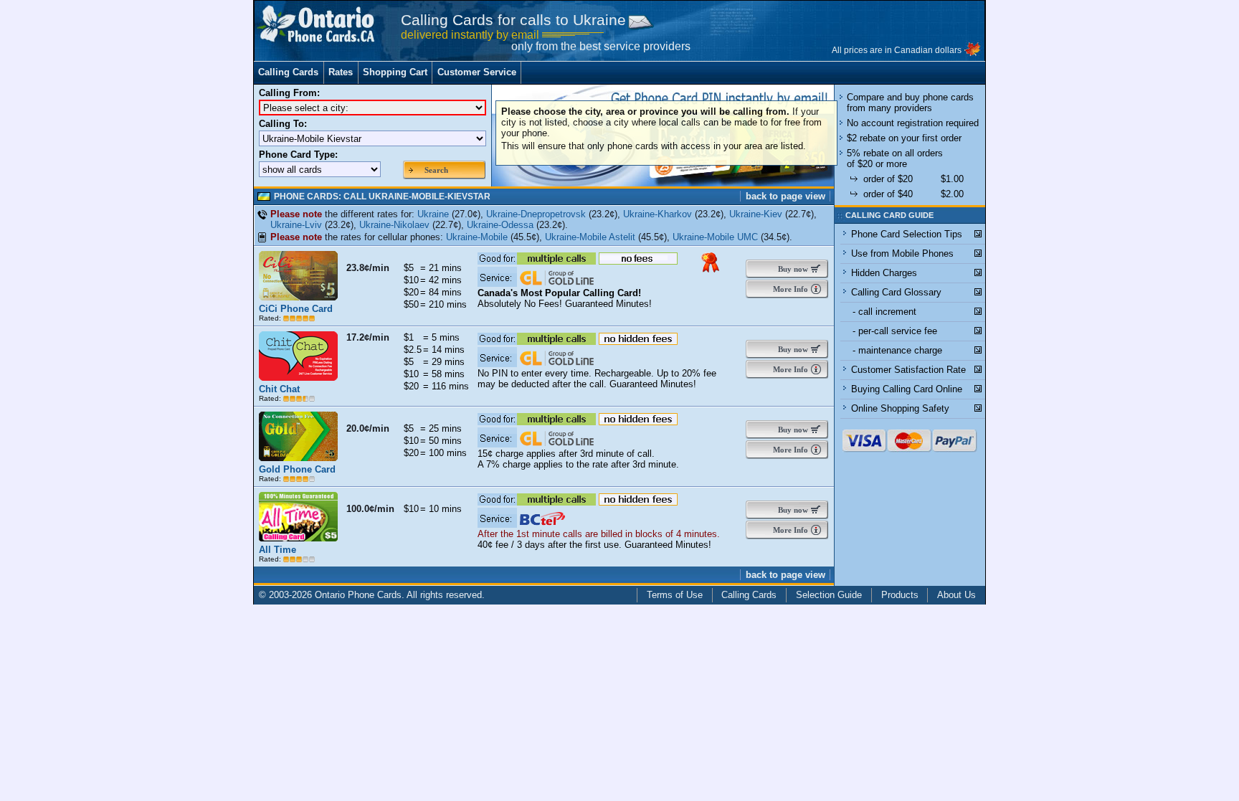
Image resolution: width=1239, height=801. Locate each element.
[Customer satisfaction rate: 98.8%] (299, 318)
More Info (789, 289)
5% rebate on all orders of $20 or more (895, 158)
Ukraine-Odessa (500, 224)
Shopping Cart (395, 72)
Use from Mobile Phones (902, 253)
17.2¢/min (367, 337)
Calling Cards (288, 72)
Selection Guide (829, 594)
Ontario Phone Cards (358, 594)
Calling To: (283, 123)
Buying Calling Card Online (906, 389)
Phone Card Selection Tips (906, 234)
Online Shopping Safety (900, 408)
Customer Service (476, 72)
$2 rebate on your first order (904, 138)
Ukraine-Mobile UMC (715, 237)
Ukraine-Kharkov (657, 214)
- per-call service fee (895, 331)
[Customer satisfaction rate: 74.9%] (299, 398)
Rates (340, 72)
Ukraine (433, 214)
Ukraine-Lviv (296, 224)
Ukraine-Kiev (755, 214)
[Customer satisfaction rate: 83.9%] (299, 479)
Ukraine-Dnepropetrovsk (536, 214)
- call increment (884, 311)
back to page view (785, 196)
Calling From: (289, 92)
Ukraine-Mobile (477, 237)
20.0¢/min (367, 428)
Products (899, 594)
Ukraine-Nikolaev (394, 224)
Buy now (790, 269)
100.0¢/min (370, 508)
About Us (956, 594)
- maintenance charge (897, 350)
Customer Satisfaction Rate (908, 369)
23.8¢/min (367, 267)
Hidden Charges (884, 272)
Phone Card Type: (298, 154)
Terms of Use (675, 594)
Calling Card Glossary (896, 292)
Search (436, 170)
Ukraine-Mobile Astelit (590, 237)
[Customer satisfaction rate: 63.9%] (299, 559)
